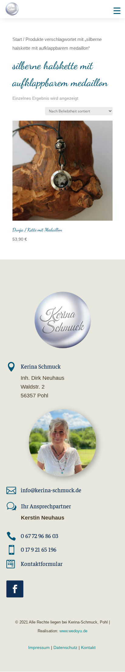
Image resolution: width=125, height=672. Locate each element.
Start (17, 39)
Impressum (39, 647)
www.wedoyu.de (72, 631)
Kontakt (88, 647)
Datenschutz (65, 647)
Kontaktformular (41, 563)
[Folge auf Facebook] (14, 588)
